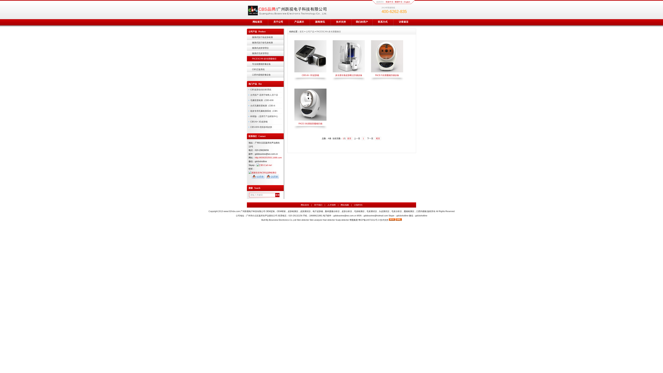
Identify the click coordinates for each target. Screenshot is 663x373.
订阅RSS (358, 205)
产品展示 (299, 21)
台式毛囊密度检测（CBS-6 (262, 105)
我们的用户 (362, 21)
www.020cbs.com (232, 211)
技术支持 (341, 21)
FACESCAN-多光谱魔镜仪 (264, 59)
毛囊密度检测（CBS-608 (261, 100)
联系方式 (383, 21)
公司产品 (310, 31)
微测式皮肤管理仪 (260, 48)
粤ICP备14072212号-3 (368, 220)
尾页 (378, 138)
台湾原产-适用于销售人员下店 (264, 95)
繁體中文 (398, 2)
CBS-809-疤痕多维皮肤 (261, 127)
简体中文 (389, 2)
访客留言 (404, 21)
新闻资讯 (320, 21)
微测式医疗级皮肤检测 (262, 37)
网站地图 (345, 205)
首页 (302, 31)
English (407, 2)
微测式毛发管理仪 (260, 53)
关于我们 (318, 205)
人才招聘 (331, 205)
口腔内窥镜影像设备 (261, 75)
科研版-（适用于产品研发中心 (264, 116)
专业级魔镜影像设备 (261, 64)
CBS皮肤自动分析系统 (260, 89)
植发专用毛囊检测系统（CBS (263, 111)
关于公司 (278, 21)
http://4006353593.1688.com (268, 157)
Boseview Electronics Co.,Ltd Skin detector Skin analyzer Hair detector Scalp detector (309, 220)
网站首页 (257, 21)
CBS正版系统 (258, 69)
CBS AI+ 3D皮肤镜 (259, 122)
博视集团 (353, 220)
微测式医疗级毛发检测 (262, 42)
